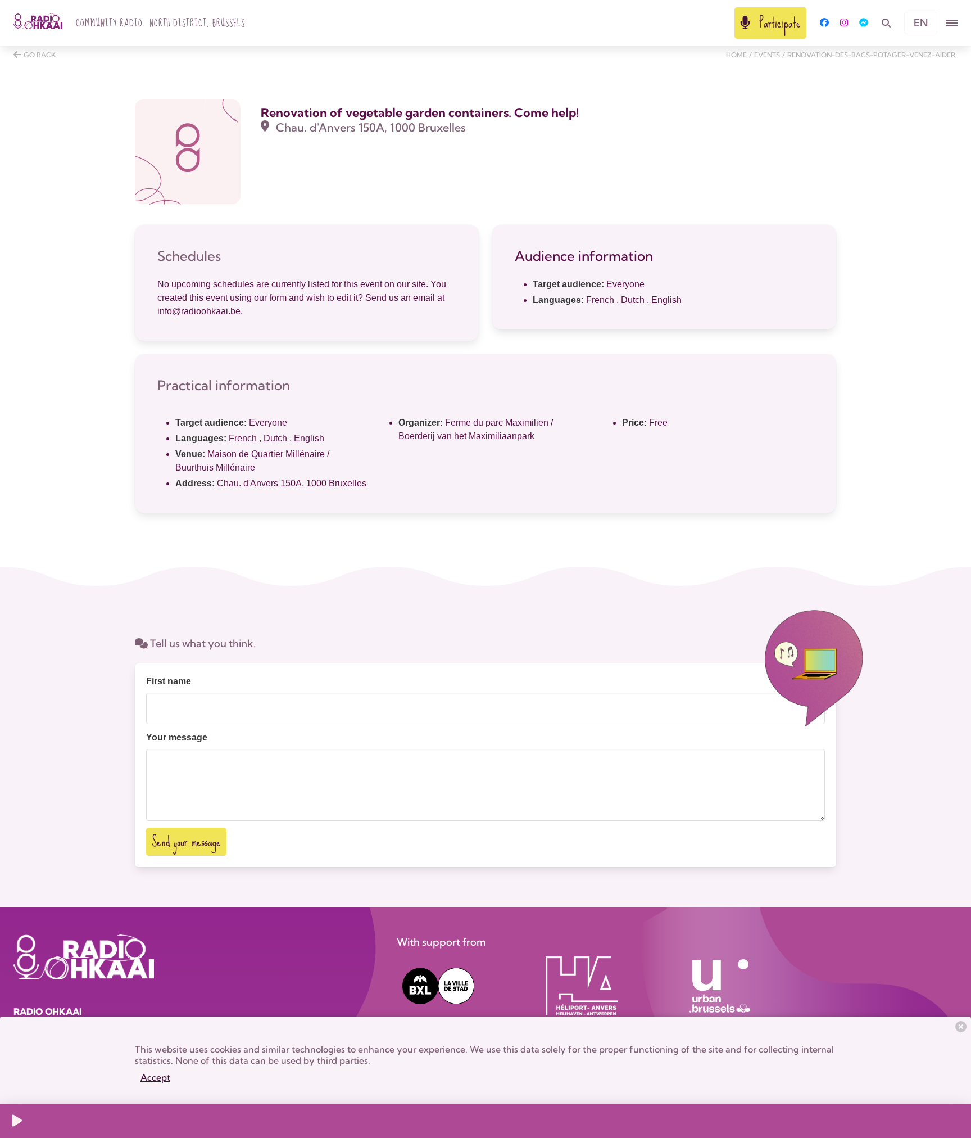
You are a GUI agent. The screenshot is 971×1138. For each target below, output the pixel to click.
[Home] (37, 23)
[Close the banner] (961, 1026)
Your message (176, 737)
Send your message (186, 841)
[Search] (886, 23)
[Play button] (17, 1121)
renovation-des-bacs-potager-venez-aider (871, 55)
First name (168, 681)
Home (736, 55)
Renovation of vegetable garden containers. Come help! (420, 112)
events (767, 55)
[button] (952, 23)
